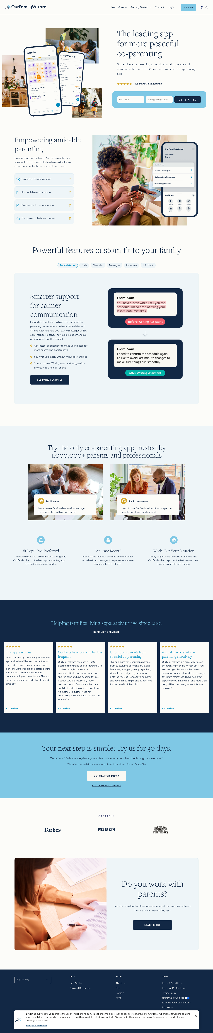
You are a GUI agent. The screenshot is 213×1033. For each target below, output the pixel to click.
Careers (120, 993)
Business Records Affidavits (176, 1002)
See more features (50, 380)
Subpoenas (168, 1007)
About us (120, 983)
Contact (159, 7)
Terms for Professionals (174, 988)
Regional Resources (80, 988)
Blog (118, 988)
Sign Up (188, 7)
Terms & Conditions (172, 983)
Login (171, 7)
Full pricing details (106, 785)
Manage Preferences (36, 1025)
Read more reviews (106, 632)
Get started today (106, 776)
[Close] (195, 1015)
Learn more (152, 925)
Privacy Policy (169, 993)
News (118, 997)
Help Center (76, 983)
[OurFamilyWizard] (26, 6)
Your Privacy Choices (173, 997)
